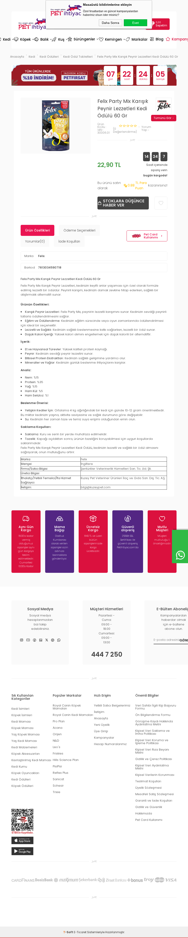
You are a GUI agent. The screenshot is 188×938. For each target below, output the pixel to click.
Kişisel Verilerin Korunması (154, 775)
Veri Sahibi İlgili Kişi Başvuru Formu (155, 707)
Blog (157, 39)
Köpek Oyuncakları (25, 773)
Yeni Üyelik (102, 725)
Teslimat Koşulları (148, 781)
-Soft (68, 932)
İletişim (99, 712)
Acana (57, 728)
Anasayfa (101, 718)
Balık (42, 39)
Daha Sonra (110, 23)
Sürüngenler (83, 39)
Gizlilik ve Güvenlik (148, 807)
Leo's (56, 747)
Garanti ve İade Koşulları (153, 800)
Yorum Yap (146, 128)
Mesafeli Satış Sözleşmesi (154, 794)
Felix (41, 256)
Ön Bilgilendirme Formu (152, 715)
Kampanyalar (104, 737)
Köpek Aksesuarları (25, 754)
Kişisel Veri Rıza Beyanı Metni (152, 751)
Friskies (58, 753)
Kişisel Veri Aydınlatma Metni (152, 767)
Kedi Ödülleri (20, 779)
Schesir (58, 785)
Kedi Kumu (19, 766)
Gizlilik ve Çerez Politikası (153, 759)
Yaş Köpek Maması (25, 734)
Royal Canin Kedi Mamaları (73, 715)
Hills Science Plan (66, 760)
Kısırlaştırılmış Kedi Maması (31, 760)
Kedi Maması (21, 721)
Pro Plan (59, 721)
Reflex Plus (60, 773)
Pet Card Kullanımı (151, 236)
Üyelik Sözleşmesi (148, 787)
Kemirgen (111, 39)
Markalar (137, 39)
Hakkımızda (143, 813)
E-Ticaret (80, 932)
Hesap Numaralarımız (110, 744)
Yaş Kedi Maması (24, 741)
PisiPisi (57, 766)
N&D (56, 740)
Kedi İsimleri (20, 708)
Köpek (23, 39)
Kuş (59, 39)
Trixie (56, 792)
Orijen (57, 734)
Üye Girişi (101, 731)
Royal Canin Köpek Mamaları (67, 707)
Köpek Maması (22, 728)
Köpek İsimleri (21, 715)
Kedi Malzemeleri (24, 747)
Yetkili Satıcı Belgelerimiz (112, 705)
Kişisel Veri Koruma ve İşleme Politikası (151, 741)
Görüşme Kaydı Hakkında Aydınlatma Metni (154, 722)
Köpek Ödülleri (22, 786)
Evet (135, 23)
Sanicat (58, 779)
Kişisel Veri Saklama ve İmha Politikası (152, 732)
